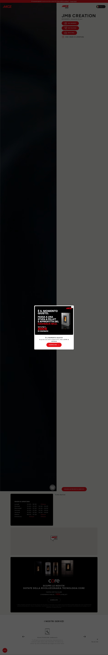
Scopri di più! (53, 344)
